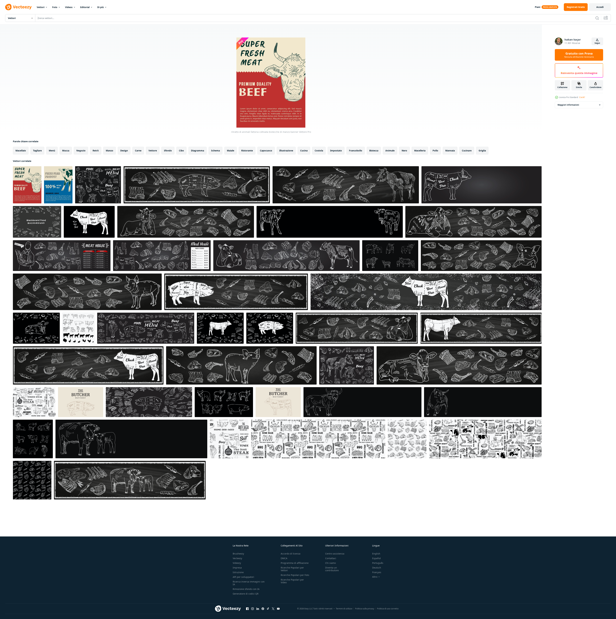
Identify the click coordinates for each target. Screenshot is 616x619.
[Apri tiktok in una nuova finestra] (268, 608)
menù (52, 150)
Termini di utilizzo (344, 608)
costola (319, 150)
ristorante (247, 150)
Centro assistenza (334, 553)
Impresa (237, 567)
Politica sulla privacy (364, 608)
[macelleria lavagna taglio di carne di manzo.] (98, 184)
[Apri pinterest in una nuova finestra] (263, 608)
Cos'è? (582, 97)
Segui (597, 43)
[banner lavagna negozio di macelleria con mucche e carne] (130, 480)
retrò (96, 150)
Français (376, 572)
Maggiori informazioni (568, 104)
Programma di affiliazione (295, 562)
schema (215, 150)
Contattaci (330, 558)
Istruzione (238, 572)
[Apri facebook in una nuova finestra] (247, 608)
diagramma (197, 150)
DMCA (284, 558)
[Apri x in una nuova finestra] (273, 608)
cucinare (467, 150)
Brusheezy (238, 553)
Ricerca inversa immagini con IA (249, 583)
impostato (336, 150)
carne (138, 150)
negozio (81, 150)
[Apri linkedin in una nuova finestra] (257, 608)
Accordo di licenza (290, 553)
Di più (100, 7)
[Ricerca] (597, 18)
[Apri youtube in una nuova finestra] (278, 608)
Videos (68, 7)
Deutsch (376, 567)
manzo (109, 150)
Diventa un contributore (332, 569)
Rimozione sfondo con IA (246, 589)
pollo (435, 150)
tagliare (37, 150)
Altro (374, 577)
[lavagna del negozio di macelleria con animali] (390, 255)
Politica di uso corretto (388, 608)
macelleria (419, 150)
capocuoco (266, 150)
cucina (304, 150)
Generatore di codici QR (245, 593)
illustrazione (286, 150)
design (124, 150)
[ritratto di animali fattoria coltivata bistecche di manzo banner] (27, 184)
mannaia (450, 150)
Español (376, 558)
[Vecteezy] (18, 7)
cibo (181, 150)
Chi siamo (330, 562)
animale (390, 150)
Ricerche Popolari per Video (292, 581)
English (376, 553)
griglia (482, 150)
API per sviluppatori (243, 576)
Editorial (85, 7)
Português (377, 562)
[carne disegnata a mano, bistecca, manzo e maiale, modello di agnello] (407, 439)
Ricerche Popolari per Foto (295, 575)
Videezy (237, 562)
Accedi (600, 7)
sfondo (168, 150)
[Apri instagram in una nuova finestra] (252, 608)
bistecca (373, 150)
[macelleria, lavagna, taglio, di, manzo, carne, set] (34, 402)
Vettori (40, 7)
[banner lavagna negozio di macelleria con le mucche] (131, 439)
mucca (65, 150)
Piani (537, 7)
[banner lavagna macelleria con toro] (362, 402)
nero (404, 150)
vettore (152, 150)
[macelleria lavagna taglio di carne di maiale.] (80, 402)
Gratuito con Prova (579, 54)
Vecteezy (237, 558)
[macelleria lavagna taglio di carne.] (269, 328)
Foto (54, 7)
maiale (230, 150)
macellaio (20, 150)
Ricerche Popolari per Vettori (292, 569)
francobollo (355, 150)
